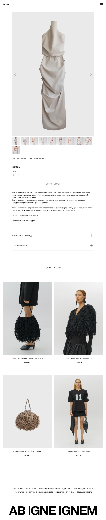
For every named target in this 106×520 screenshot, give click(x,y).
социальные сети (84, 492)
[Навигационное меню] (101, 4)
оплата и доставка (63, 488)
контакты (19, 492)
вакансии (70, 492)
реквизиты (59, 492)
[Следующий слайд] (91, 74)
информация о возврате (84, 488)
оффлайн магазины (46, 488)
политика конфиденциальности (40, 492)
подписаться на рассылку (25, 488)
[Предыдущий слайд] (15, 74)
